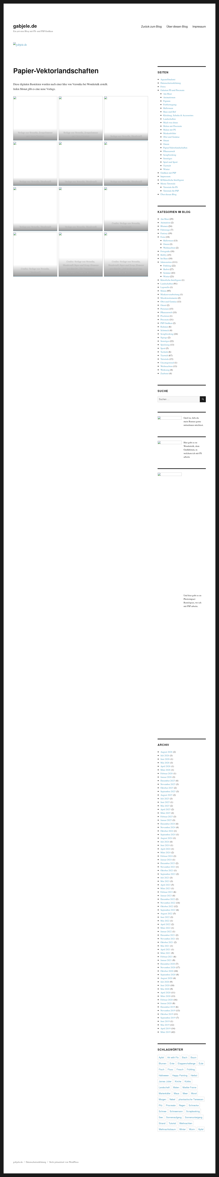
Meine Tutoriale (167, 183)
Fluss (170, 1069)
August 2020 (166, 978)
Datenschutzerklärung (170, 82)
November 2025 (167, 784)
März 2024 (165, 852)
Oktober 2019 (166, 1014)
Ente (172, 1063)
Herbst (166, 269)
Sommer (167, 272)
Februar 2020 (166, 999)
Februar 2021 (166, 956)
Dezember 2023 (167, 863)
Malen (163, 290)
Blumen (164, 226)
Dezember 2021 (167, 935)
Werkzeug (165, 369)
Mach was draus (170, 122)
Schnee (162, 1111)
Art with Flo (173, 1057)
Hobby (163, 254)
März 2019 (165, 1032)
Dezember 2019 (167, 1006)
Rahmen (164, 326)
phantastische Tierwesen (191, 1099)
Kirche (178, 1081)
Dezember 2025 (167, 780)
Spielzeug (165, 344)
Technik (164, 351)
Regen (182, 1105)
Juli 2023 (164, 877)
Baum (193, 1057)
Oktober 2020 (166, 970)
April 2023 (165, 884)
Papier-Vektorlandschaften (175, 147)
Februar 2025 (166, 816)
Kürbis (188, 1081)
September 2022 (168, 909)
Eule (201, 1063)
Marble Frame (189, 1087)
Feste (162, 236)
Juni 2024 (165, 845)
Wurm (192, 1129)
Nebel (172, 1099)
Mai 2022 (165, 920)
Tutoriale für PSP (171, 190)
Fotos (163, 86)
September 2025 (168, 791)
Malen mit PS (169, 129)
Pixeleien (164, 315)
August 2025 (166, 794)
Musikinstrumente (168, 297)
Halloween (168, 108)
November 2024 (167, 827)
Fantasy (164, 233)
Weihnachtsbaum (167, 1129)
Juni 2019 (165, 1021)
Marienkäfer (164, 1093)
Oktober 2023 (166, 870)
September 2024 (168, 834)
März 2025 (165, 812)
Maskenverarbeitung (170, 294)
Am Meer (167, 93)
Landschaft (164, 1087)
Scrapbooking (169, 154)
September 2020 (168, 974)
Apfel (161, 1057)
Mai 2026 (165, 762)
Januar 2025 (166, 820)
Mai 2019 (165, 1024)
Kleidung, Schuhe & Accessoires (178, 115)
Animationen (169, 97)
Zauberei (164, 373)
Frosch (180, 1069)
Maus (176, 1093)
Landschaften (169, 118)
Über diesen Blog (177, 26)
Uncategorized (167, 362)
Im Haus (164, 258)
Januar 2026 (166, 777)
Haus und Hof (169, 111)
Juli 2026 (164, 755)
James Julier (165, 1081)
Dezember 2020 (167, 963)
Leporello (165, 287)
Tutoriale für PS (170, 187)
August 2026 (166, 751)
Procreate (164, 319)
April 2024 (165, 848)
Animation (165, 222)
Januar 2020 (166, 1003)
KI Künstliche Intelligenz (172, 179)
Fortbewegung (170, 104)
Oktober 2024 (166, 830)
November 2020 (167, 967)
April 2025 (165, 809)
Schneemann (176, 1111)
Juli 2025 (164, 798)
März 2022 (165, 927)
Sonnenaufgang (174, 1117)
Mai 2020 (165, 988)
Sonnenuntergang (193, 1117)
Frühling (167, 265)
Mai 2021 (165, 945)
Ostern (166, 144)
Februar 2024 (166, 856)
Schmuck (164, 330)
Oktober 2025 (166, 787)
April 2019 (165, 1028)
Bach (184, 1057)
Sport (162, 348)
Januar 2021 (166, 960)
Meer (185, 1093)
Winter (166, 169)
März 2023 (165, 888)
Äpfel (200, 1129)
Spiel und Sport (170, 162)
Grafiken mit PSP (168, 172)
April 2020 (165, 992)
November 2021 (167, 938)
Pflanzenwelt (169, 151)
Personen (164, 308)
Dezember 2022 (167, 899)
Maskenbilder (169, 133)
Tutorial (172, 1123)
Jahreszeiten (166, 262)
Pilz (161, 1105)
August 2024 (166, 838)
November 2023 (167, 866)
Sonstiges (167, 158)
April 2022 (165, 924)
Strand (162, 1123)
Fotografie (165, 251)
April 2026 (165, 766)
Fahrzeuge (165, 229)
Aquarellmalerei (167, 79)
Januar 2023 (166, 895)
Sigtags (163, 337)
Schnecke (194, 1105)
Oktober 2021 (166, 942)
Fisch (161, 1069)
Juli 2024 (164, 841)
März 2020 (165, 996)
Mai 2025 (165, 805)
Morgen (162, 1099)
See (161, 1117)
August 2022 (166, 913)
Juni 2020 (165, 985)
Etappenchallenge (186, 1063)
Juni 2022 (165, 917)
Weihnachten (169, 247)
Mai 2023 (165, 881)
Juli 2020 (164, 981)
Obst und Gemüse (171, 136)
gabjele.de (25, 25)
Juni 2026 (165, 759)
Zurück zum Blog (151, 26)
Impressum (199, 26)
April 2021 (165, 949)
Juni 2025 (165, 802)
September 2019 (168, 1017)
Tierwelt (167, 165)
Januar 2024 (166, 859)
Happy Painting (179, 1075)
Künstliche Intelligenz (170, 280)
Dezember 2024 (167, 823)
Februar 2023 (166, 891)
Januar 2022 (166, 931)
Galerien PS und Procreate (172, 90)
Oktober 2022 (166, 906)
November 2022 (167, 902)
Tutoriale (164, 359)
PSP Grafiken (166, 323)
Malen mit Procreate (172, 126)
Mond (194, 1093)
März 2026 (165, 769)
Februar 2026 (166, 773)
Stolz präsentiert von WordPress (64, 1161)
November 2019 (167, 1010)
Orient (166, 140)
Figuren (166, 100)
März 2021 (165, 952)
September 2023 (168, 873)
